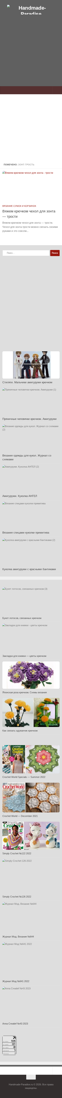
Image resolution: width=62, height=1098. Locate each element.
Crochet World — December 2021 (20, 816)
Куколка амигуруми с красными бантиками (29, 569)
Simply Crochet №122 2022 (16, 853)
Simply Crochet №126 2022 (16, 896)
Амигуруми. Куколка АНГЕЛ (19, 496)
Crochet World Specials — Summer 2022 (23, 777)
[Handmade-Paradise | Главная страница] (31, 9)
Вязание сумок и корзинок (19, 206)
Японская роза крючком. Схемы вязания (24, 692)
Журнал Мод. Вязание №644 (18, 936)
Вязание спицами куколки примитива (25, 532)
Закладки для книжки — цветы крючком (24, 656)
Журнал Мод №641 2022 (15, 981)
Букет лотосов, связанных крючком (21, 618)
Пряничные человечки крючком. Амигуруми (29, 418)
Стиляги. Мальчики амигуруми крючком (27, 382)
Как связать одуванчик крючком (20, 730)
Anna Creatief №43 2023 (15, 1023)
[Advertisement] (31, 57)
